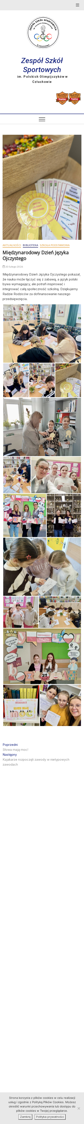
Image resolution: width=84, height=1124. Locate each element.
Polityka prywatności (50, 1116)
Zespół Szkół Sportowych (42, 65)
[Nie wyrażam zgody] (78, 1108)
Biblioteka (30, 245)
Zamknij (25, 1116)
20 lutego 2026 (14, 266)
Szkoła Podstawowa (54, 245)
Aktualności (12, 245)
